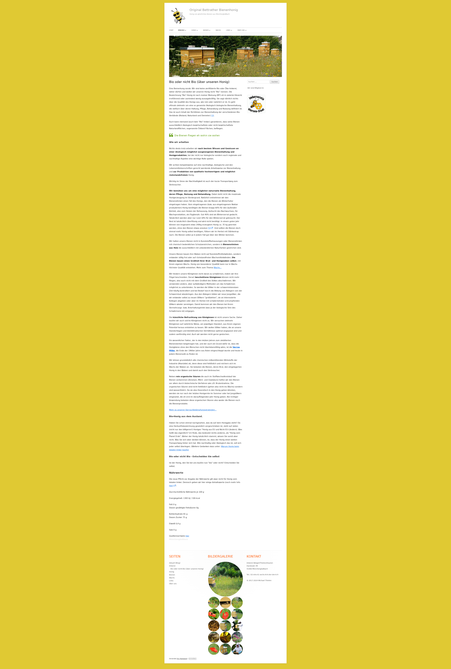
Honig (193, 30)
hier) (172, 486)
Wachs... (218, 267)
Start (171, 30)
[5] (210, 228)
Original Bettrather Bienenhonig (214, 10)
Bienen (206, 30)
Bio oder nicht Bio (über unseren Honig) (187, 569)
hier (187, 536)
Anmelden (192, 658)
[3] (212, 115)
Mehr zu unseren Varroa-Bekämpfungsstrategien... (193, 410)
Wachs (218, 30)
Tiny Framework (182, 658)
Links (228, 30)
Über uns (241, 30)
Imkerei (181, 30)
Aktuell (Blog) (174, 563)
